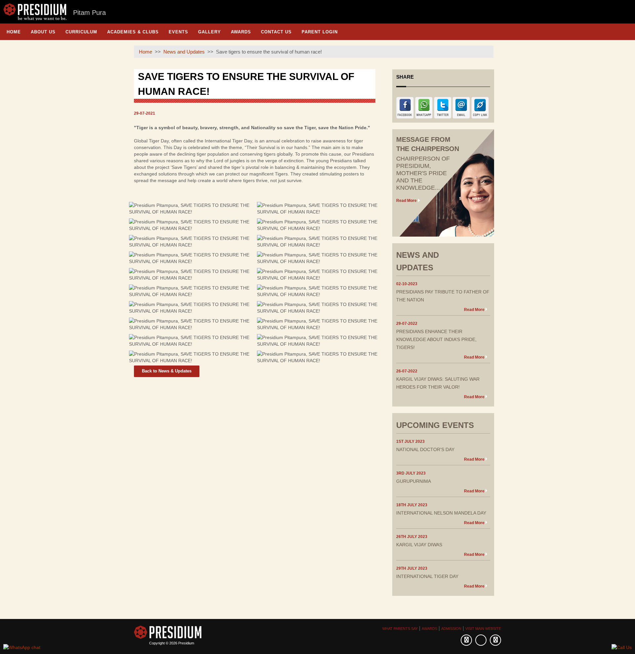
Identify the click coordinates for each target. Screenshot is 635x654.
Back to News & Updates (166, 370)
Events (178, 31)
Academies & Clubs (133, 31)
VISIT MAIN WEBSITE (483, 629)
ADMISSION (451, 629)
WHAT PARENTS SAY (400, 629)
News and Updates (184, 52)
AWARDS (429, 629)
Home (14, 31)
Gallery (209, 31)
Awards (241, 31)
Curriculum (81, 31)
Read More (406, 200)
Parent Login (320, 31)
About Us (43, 31)
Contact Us (276, 31)
